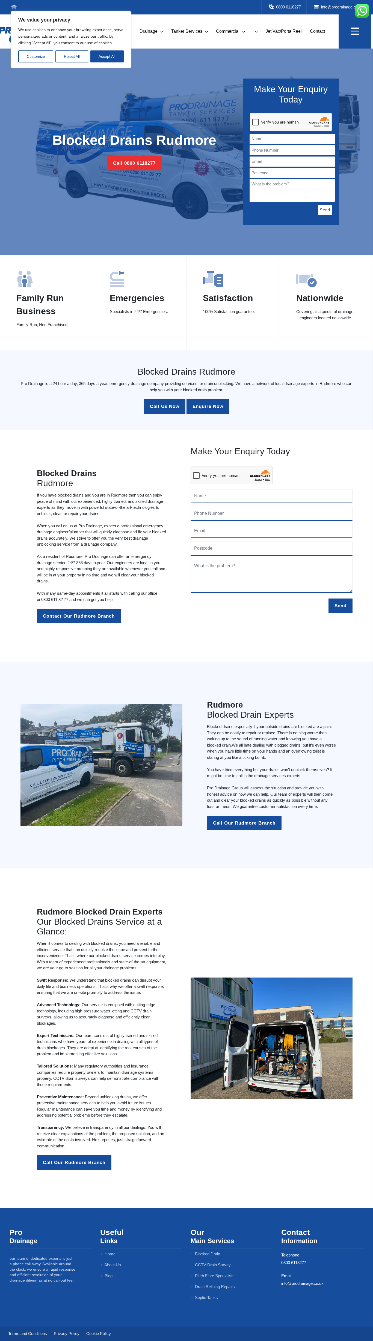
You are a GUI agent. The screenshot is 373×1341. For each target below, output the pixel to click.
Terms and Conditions (27, 1333)
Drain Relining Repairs (214, 1286)
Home (109, 1254)
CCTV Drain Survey (212, 1264)
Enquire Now (208, 406)
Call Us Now (164, 406)
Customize (36, 56)
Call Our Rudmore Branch (244, 823)
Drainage (149, 31)
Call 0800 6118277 (134, 163)
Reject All (72, 56)
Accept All (107, 56)
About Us (112, 1264)
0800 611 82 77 (54, 599)
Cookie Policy (98, 1333)
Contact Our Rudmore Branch (79, 616)
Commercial (228, 31)
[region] (71, 39)
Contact (317, 31)
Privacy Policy (66, 1333)
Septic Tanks (206, 1297)
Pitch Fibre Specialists (214, 1275)
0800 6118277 (288, 7)
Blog (108, 1275)
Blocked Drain (207, 1254)
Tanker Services (187, 31)
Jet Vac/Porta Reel (284, 31)
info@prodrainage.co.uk (341, 7)
